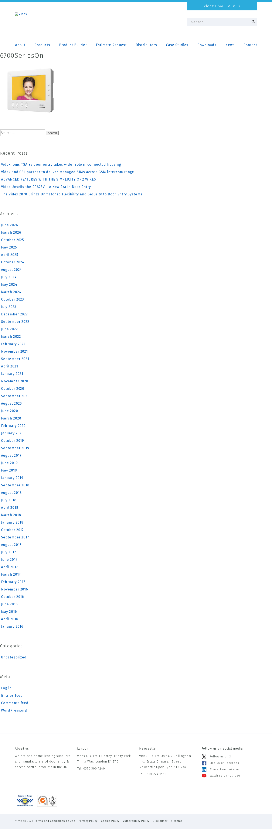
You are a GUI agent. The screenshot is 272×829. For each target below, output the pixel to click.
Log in (6, 688)
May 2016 (9, 612)
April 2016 (9, 619)
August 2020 (11, 403)
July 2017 (8, 552)
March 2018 (11, 515)
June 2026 (9, 225)
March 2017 (11, 574)
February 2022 (13, 344)
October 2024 (12, 262)
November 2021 (14, 351)
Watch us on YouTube (225, 775)
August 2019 (11, 455)
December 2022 (14, 314)
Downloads (206, 45)
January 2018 (12, 522)
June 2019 (9, 463)
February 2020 (13, 426)
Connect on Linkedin (224, 769)
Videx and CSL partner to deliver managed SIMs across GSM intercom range (67, 172)
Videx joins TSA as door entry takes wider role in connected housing (61, 164)
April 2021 (9, 366)
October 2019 (12, 441)
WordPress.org (14, 710)
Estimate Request (111, 45)
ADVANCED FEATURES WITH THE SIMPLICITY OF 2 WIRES (48, 179)
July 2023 (8, 307)
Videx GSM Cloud (220, 6)
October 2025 (12, 240)
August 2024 (11, 270)
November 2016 (14, 589)
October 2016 (12, 597)
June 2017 (9, 560)
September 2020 (15, 396)
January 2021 (12, 374)
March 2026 (11, 232)
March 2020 (11, 418)
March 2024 (11, 292)
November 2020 (14, 381)
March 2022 (11, 337)
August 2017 (11, 545)
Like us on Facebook (224, 762)
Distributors (146, 45)
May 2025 (9, 247)
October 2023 (12, 299)
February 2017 (13, 582)
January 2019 (12, 478)
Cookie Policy (110, 820)
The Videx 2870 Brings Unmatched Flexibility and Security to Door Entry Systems (71, 194)
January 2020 (12, 433)
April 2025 (9, 255)
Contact (250, 45)
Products (42, 45)
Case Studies (177, 45)
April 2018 (9, 508)
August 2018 (11, 493)
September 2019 (15, 448)
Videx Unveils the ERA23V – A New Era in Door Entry (46, 187)
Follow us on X (220, 756)
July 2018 (8, 500)
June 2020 (9, 411)
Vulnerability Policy (136, 820)
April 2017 (9, 567)
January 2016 (12, 626)
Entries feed (12, 695)
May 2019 (9, 470)
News (230, 45)
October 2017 (12, 530)
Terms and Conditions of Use (54, 820)
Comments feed (14, 703)
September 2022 (15, 322)
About (20, 45)
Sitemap (177, 820)
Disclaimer (160, 820)
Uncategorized (14, 657)
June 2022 (9, 329)
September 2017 (15, 537)
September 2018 (15, 485)
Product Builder (73, 45)
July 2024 (9, 277)
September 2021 (15, 359)
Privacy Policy (88, 820)
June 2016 (9, 604)
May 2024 (9, 284)
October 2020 (12, 389)
